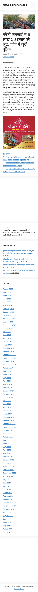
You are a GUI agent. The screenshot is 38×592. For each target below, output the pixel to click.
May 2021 (7, 486)
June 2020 (7, 522)
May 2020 (7, 526)
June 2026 (7, 296)
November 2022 (9, 427)
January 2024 (8, 391)
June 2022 (7, 443)
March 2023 (7, 414)
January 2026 (8, 312)
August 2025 (8, 328)
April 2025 (7, 342)
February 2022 (8, 457)
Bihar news (10, 157)
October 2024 (8, 361)
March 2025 (7, 345)
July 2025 (7, 332)
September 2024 (9, 365)
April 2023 (7, 411)
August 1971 (8, 529)
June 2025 (7, 335)
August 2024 (8, 368)
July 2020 (7, 519)
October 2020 (8, 509)
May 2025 (7, 338)
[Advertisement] (19, 200)
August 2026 (8, 289)
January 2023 (8, 420)
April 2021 (7, 489)
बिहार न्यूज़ (23, 160)
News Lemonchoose (15, 4)
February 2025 (8, 348)
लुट (28, 160)
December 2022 (9, 424)
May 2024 (7, 378)
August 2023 (8, 397)
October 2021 (8, 470)
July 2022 (7, 440)
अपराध (8, 154)
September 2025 (9, 325)
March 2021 (7, 493)
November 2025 (9, 319)
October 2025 (8, 322)
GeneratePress (19, 589)
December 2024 (9, 355)
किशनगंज (16, 160)
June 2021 (7, 483)
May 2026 (7, 299)
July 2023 (7, 401)
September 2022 (9, 434)
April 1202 (7, 532)
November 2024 (9, 358)
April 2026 (7, 302)
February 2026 (8, 309)
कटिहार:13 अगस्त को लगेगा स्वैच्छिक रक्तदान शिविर (18, 265)
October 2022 (8, 430)
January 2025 (8, 351)
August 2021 (8, 476)
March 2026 (7, 305)
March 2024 (7, 384)
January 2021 (8, 499)
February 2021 (8, 496)
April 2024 (7, 381)
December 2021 (9, 463)
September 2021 (9, 473)
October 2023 (8, 394)
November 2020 (9, 506)
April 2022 (7, 450)
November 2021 (9, 466)
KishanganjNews (21, 157)
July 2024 (7, 371)
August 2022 (8, 437)
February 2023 (8, 417)
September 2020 (9, 512)
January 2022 (8, 460)
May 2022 (7, 447)
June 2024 (7, 374)
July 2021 (6, 480)
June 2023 (7, 404)
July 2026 (7, 292)
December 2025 (9, 315)
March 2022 (7, 453)
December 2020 (9, 503)
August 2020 (8, 516)
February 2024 (8, 388)
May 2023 (7, 407)
